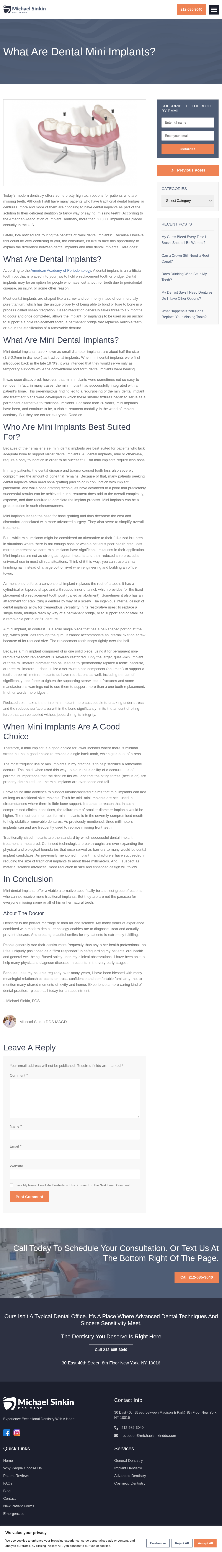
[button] (214, 10)
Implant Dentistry (128, 1468)
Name (16, 1126)
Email (15, 1146)
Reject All (182, 1543)
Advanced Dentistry (130, 1476)
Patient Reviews (16, 1476)
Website (16, 1166)
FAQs (7, 1483)
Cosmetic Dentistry (129, 1483)
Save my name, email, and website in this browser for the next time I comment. (73, 1185)
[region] (111, 1539)
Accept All (205, 1543)
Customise (158, 1543)
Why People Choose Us (22, 1468)
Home (8, 1461)
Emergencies (13, 1514)
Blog (6, 1491)
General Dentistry (128, 1461)
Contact (9, 1498)
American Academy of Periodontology (61, 270)
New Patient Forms (18, 1506)
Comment (19, 1075)
